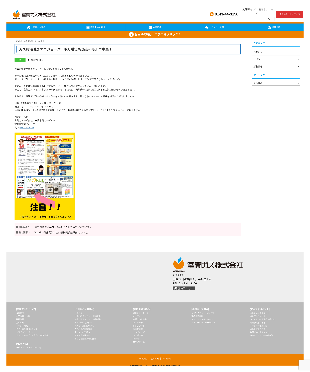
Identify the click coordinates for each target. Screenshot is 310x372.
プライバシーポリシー (26, 332)
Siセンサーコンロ (140, 313)
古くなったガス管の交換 (85, 339)
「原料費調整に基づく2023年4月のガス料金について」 (62, 226)
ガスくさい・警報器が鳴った (262, 319)
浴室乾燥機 (138, 329)
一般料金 (78, 313)
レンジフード (139, 326)
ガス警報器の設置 (257, 329)
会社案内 (20, 313)
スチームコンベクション (202, 319)
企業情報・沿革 (23, 316)
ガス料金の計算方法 (83, 329)
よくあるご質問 (216, 27)
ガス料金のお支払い (83, 322)
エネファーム (139, 342)
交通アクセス (185, 288)
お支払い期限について (84, 326)
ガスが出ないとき (257, 316)
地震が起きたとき (257, 322)
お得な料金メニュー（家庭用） (88, 316)
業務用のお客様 (97, 27)
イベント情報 (22, 326)
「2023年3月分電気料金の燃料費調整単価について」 (61, 232)
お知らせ (20, 322)
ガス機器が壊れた (82, 335)
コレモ (136, 339)
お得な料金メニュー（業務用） (88, 319)
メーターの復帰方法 (258, 326)
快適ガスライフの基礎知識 (261, 335)
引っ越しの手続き (82, 332)
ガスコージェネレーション (203, 322)
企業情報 (156, 27)
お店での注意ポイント (259, 332)
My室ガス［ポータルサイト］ (29, 347)
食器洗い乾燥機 (140, 319)
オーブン (137, 316)
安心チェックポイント (259, 313)
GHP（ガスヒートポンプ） (203, 313)
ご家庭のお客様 (38, 27)
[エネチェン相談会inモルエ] (45, 176)
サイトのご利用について (26, 329)
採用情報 (275, 27)
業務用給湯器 (197, 316)
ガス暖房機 (138, 335)
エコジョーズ (139, 332)
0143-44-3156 (226, 14)
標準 (261, 9)
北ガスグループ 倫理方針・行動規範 (32, 335)
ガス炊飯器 (138, 322)
